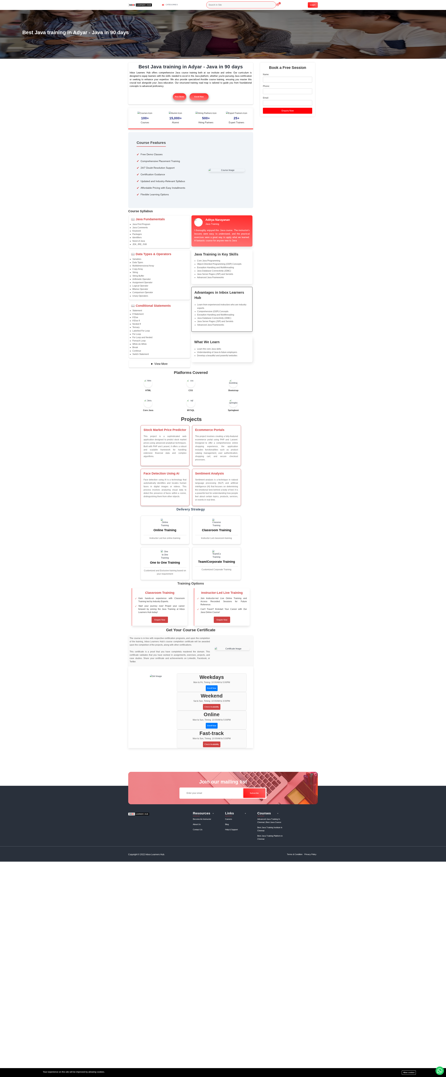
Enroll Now (199, 97)
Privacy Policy (310, 854)
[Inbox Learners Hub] (140, 5)
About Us (197, 824)
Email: (266, 98)
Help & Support (231, 830)
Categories (172, 5)
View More (161, 363)
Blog (227, 824)
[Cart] (277, 3)
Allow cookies (409, 1072)
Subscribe (254, 793)
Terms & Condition (294, 854)
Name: (266, 74)
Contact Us (197, 830)
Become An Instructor (202, 819)
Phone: (266, 86)
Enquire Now (159, 620)
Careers (228, 819)
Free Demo (179, 97)
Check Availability (211, 707)
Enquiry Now (288, 111)
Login (313, 5)
